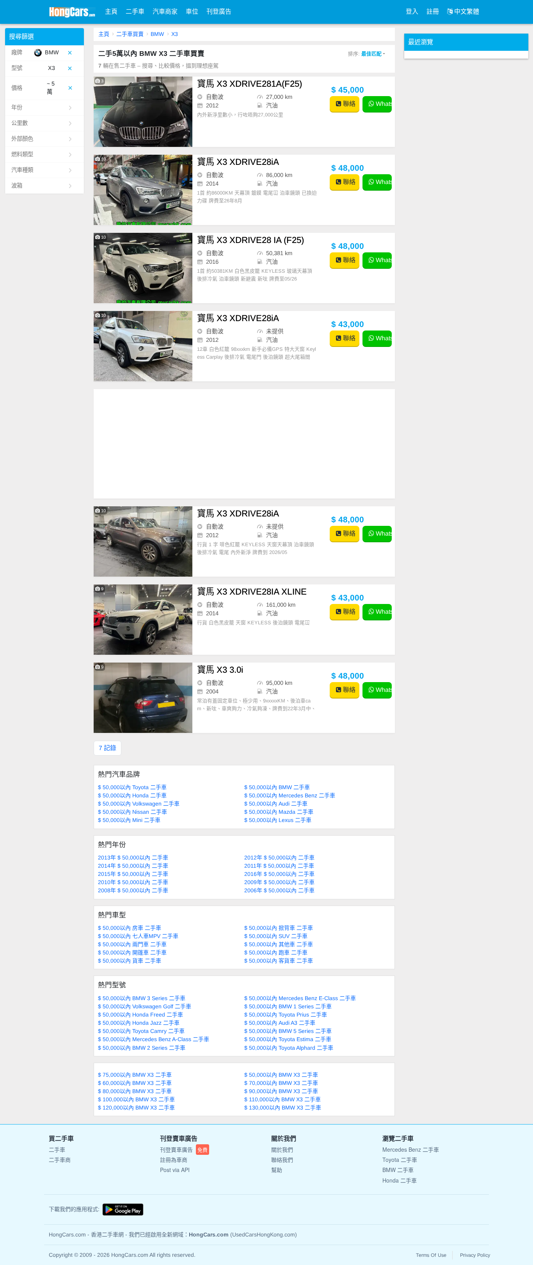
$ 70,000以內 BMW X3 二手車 (281, 1083)
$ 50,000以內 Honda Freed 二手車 (140, 1014)
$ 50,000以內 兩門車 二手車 (132, 944)
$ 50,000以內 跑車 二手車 (275, 952)
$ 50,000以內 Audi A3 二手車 (279, 1023)
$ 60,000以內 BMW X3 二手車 (135, 1083)
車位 (192, 11)
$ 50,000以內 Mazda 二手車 (278, 812)
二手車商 (60, 1159)
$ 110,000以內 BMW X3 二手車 (282, 1099)
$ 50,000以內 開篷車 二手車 (132, 952)
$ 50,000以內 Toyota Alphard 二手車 (288, 1048)
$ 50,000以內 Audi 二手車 (275, 803)
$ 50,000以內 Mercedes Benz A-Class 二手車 (153, 1039)
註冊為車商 (173, 1159)
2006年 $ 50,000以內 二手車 (279, 890)
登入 (412, 11)
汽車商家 (165, 11)
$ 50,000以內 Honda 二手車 (132, 795)
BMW (157, 34)
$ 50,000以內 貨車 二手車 (129, 961)
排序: (365, 54)
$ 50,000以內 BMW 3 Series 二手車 (141, 998)
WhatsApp (383, 103)
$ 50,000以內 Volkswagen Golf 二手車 (144, 1006)
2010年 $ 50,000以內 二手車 (133, 882)
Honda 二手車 (399, 1180)
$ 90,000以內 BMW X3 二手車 (281, 1091)
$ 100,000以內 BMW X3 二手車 (136, 1099)
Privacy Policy (475, 1255)
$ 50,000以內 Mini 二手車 (129, 820)
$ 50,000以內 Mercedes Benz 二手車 (289, 795)
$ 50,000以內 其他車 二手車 (278, 944)
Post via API (175, 1170)
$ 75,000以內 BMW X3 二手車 (135, 1075)
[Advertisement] (244, 443)
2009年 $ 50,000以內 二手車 (279, 882)
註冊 (432, 11)
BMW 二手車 (398, 1170)
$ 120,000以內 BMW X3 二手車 (136, 1107)
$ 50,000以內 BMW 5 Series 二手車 (288, 1031)
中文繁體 (466, 11)
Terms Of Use (431, 1255)
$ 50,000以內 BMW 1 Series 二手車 (288, 1006)
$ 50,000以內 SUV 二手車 (275, 936)
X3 (174, 34)
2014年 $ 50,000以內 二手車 (133, 866)
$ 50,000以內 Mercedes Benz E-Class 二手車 (300, 998)
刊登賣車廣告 (184, 1149)
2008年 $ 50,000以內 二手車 (133, 890)
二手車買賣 (130, 34)
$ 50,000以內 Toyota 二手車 (132, 787)
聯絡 (348, 103)
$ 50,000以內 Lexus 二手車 (277, 820)
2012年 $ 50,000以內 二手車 (279, 857)
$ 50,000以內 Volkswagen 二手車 (138, 803)
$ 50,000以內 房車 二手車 (129, 928)
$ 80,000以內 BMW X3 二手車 (135, 1091)
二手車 (135, 11)
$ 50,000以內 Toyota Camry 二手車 (141, 1031)
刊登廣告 (218, 11)
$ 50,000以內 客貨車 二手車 (278, 961)
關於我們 (282, 1149)
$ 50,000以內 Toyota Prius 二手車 (285, 1014)
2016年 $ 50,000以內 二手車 (279, 874)
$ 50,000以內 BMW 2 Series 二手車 (141, 1048)
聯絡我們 (282, 1159)
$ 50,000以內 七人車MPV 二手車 (138, 936)
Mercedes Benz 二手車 (410, 1149)
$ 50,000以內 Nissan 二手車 (132, 812)
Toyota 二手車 (399, 1159)
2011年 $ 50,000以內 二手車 (279, 866)
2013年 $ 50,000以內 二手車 (133, 857)
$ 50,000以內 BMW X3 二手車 (281, 1075)
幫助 (276, 1170)
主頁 (111, 11)
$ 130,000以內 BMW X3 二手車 (282, 1107)
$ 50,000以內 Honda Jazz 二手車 (138, 1023)
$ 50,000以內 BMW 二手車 (277, 787)
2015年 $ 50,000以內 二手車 (133, 874)
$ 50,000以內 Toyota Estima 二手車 (287, 1039)
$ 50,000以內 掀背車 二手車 (278, 928)
